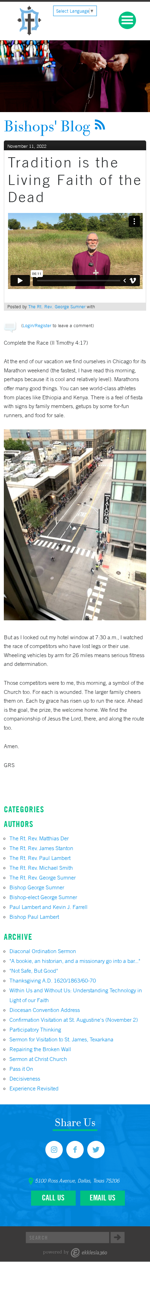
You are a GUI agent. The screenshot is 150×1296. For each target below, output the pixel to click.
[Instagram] (54, 1149)
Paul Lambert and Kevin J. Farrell (48, 906)
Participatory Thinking (35, 1029)
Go (118, 1237)
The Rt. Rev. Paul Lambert (39, 857)
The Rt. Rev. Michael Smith (41, 867)
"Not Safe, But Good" (33, 970)
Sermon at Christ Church (38, 1058)
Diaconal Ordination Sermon (42, 950)
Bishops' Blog (47, 126)
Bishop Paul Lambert (34, 916)
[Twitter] (96, 1149)
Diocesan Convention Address (44, 1009)
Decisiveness (24, 1078)
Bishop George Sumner (36, 887)
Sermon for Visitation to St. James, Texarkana (61, 1039)
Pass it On (21, 1068)
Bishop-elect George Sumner (43, 897)
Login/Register (37, 326)
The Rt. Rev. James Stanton (41, 848)
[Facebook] (75, 1149)
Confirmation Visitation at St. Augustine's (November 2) (73, 1019)
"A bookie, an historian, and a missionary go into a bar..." (74, 960)
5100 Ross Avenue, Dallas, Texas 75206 (77, 1181)
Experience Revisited (34, 1088)
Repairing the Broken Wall (40, 1049)
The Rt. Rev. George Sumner (56, 307)
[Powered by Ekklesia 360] (75, 1252)
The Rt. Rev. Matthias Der (39, 838)
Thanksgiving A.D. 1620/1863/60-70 (52, 980)
